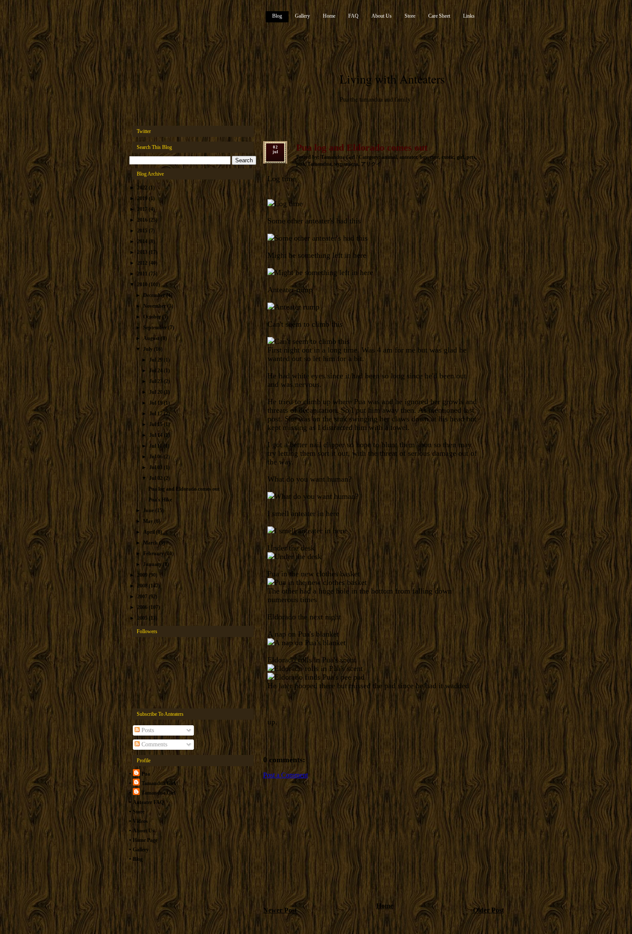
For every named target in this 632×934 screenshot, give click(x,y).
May (148, 521)
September (155, 328)
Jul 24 (156, 371)
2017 (143, 209)
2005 (143, 618)
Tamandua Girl (158, 783)
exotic (448, 157)
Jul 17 (156, 414)
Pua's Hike (160, 500)
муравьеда (346, 164)
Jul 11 (156, 446)
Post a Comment (285, 775)
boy (423, 157)
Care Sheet (439, 16)
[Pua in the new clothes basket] (317, 582)
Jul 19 (156, 403)
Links (469, 16)
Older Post (488, 910)
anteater (408, 157)
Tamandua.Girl (158, 793)
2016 (143, 220)
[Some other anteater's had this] (317, 238)
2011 (143, 274)
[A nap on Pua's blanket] (306, 642)
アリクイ (371, 164)
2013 (143, 252)
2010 (143, 284)
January (153, 564)
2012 (143, 263)
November (155, 306)
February (154, 554)
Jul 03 (156, 467)
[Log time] (285, 203)
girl (460, 157)
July (148, 349)
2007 (143, 597)
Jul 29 (156, 360)
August (152, 338)
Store (410, 16)
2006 (143, 607)
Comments (153, 744)
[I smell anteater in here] (306, 530)
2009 (143, 575)
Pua (145, 774)
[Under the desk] (294, 556)
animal (389, 157)
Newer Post (280, 910)
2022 (143, 188)
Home (329, 16)
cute (434, 157)
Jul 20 (156, 392)
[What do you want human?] (313, 496)
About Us (381, 16)
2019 (143, 198)
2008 (143, 586)
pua (300, 164)
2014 (143, 241)
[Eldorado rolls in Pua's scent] (315, 668)
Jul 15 (156, 424)
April (149, 532)
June (149, 510)
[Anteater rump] (293, 307)
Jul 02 (156, 478)
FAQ (353, 16)
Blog (277, 16)
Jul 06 (156, 457)
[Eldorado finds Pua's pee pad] (316, 677)
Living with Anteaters (392, 79)
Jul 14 (156, 435)
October (152, 317)
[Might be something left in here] (320, 272)
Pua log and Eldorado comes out (184, 489)
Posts (147, 730)
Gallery (302, 16)
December (154, 295)
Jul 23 (156, 381)
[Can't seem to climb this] (308, 341)
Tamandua (319, 164)
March (151, 543)
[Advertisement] (327, 840)
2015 (143, 231)
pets (471, 157)
